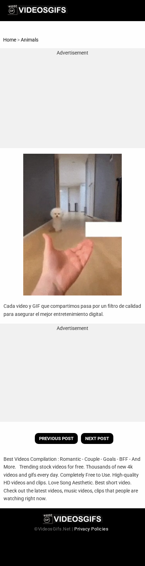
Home (9, 40)
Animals (29, 40)
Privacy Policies (91, 529)
